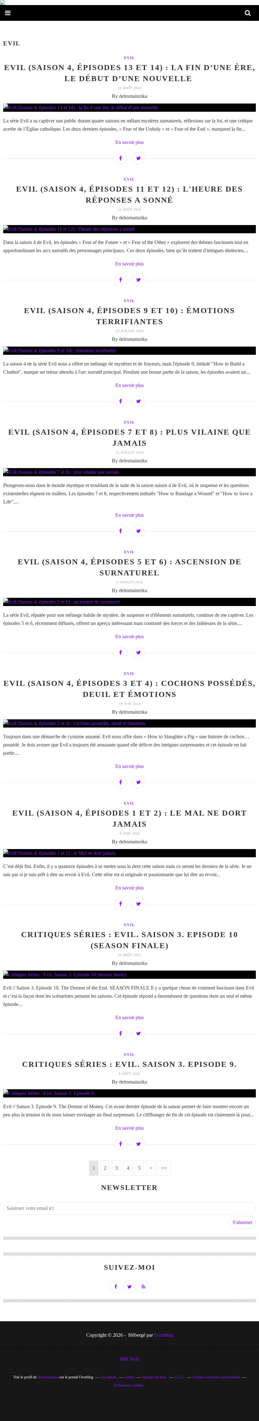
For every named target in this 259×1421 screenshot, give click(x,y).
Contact (129, 1377)
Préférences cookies (128, 1385)
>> (164, 1168)
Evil (129, 58)
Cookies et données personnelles (216, 1377)
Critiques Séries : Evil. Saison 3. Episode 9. (129, 1064)
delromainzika (48, 1377)
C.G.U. (179, 1377)
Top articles (108, 1377)
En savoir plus (129, 142)
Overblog (163, 1335)
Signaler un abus (154, 1377)
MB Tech (129, 1359)
